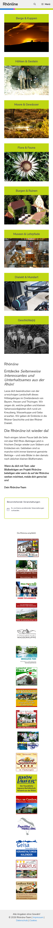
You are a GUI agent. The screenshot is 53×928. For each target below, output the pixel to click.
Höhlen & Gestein (26, 61)
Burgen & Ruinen (26, 191)
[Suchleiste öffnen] (35, 4)
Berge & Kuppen (26, 18)
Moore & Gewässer (26, 104)
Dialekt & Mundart (26, 277)
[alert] (26, 509)
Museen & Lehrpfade (26, 234)
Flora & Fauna (26, 148)
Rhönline (10, 4)
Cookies (33, 920)
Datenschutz (22, 920)
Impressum (38, 917)
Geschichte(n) (26, 320)
